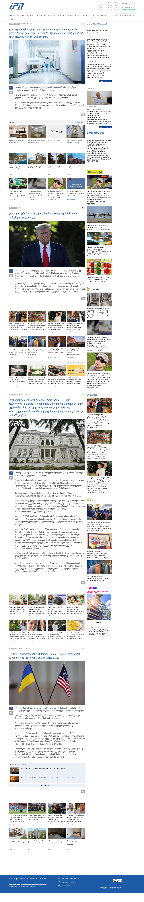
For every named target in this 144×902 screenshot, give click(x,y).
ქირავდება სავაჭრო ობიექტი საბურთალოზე (17, 842)
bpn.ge (101, 2)
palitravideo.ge (13, 199)
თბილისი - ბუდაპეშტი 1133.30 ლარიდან (55, 167)
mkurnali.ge (12, 616)
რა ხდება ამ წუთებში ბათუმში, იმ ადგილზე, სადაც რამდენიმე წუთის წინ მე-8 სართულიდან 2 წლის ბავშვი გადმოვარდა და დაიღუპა (99, 313)
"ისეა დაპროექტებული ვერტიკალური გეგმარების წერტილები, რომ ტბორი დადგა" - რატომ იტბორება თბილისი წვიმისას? (99, 252)
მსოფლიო (51, 15)
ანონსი (103, 15)
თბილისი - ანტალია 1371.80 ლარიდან (15, 167)
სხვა (11, 19)
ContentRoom (80, 363)
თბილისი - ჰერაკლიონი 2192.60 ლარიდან (36, 167)
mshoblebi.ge (51, 616)
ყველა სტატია (105, 127)
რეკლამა (43, 878)
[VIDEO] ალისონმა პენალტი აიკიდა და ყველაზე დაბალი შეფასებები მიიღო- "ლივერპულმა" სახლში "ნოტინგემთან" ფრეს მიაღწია (18, 820)
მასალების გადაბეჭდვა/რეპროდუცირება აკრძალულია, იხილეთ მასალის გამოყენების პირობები (27, 885)
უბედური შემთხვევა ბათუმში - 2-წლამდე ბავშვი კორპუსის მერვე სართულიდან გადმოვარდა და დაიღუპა (17, 195)
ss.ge (10, 849)
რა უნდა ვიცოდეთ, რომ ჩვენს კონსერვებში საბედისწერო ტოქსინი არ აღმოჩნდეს (98, 279)
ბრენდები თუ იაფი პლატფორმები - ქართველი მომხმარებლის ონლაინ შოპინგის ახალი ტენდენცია (97, 555)
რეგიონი (61, 15)
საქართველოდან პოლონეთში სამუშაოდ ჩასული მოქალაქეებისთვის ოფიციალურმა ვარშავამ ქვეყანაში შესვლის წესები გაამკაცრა (75, 354)
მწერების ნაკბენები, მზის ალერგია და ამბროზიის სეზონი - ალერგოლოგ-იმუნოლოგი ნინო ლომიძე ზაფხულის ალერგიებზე (37, 381)
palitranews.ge (52, 357)
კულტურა (95, 15)
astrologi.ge (51, 824)
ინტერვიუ (91, 89)
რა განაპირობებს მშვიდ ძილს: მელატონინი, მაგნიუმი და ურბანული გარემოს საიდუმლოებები (37, 610)
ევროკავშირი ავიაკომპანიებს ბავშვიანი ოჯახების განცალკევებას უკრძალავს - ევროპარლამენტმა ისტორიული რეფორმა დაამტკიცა (17, 354)
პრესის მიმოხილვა (95, 133)
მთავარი (12, 15)
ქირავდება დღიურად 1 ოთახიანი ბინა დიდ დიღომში (75, 842)
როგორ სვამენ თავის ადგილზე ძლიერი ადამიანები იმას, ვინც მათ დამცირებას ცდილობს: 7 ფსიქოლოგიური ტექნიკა (56, 636)
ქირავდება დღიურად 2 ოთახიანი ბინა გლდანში (56, 842)
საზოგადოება (41, 15)
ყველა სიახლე (105, 81)
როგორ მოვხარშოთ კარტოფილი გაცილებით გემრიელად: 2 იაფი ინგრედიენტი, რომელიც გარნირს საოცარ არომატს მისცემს (75, 637)
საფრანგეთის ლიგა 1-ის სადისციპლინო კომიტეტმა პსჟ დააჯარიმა (37, 817)
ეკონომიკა (69, 15)
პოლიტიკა (20, 15)
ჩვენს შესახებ (22, 878)
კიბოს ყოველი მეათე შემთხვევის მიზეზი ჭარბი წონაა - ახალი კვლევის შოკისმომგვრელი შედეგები (17, 611)
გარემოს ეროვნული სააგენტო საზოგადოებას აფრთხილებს (75, 193)
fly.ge (10, 174)
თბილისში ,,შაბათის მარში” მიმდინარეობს (97, 32)
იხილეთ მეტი (45, 785)
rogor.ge (50, 641)
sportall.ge (12, 824)
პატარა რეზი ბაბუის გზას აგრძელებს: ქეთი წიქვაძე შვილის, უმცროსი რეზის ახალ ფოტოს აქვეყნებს (17, 635)
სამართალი (30, 15)
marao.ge (11, 641)
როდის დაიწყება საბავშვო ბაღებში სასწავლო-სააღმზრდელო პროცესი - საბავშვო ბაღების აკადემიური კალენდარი (76, 612)
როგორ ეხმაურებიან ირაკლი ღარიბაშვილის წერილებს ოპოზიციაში (56, 350)
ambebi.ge (12, 332)
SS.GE (12, 122)
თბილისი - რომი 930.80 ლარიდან (74, 167)
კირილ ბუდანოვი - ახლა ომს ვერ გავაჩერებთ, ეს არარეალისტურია (43, 768)
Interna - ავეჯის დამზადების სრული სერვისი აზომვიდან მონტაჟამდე (18, 379)
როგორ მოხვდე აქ (77, 122)
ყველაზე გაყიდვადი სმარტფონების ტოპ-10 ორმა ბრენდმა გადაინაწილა (35, 351)
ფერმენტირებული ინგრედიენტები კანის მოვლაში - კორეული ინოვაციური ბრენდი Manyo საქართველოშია (75, 381)
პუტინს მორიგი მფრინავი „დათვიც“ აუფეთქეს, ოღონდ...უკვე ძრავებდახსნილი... (99, 227)
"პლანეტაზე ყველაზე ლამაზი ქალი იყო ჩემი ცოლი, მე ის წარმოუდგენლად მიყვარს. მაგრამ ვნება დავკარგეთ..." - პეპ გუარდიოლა (57, 821)
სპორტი (78, 15)
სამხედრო (86, 15)
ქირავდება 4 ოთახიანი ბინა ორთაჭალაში (36, 842)
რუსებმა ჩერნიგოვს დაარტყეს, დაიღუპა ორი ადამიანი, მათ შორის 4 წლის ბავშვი (47, 777)
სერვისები (34, 878)
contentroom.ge (13, 386)
